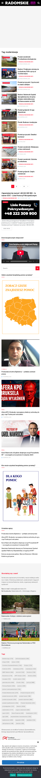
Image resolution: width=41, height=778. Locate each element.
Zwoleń (20, 723)
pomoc (21, 686)
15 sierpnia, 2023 (23, 117)
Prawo (5, 202)
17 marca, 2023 (6, 618)
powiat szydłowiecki (10, 703)
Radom (4, 69)
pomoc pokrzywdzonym (11, 689)
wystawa (31, 720)
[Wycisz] (33, 261)
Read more (6, 228)
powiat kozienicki (9, 696)
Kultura (32, 675)
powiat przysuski (9, 699)
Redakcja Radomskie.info (26, 61)
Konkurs (31, 672)
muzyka (6, 679)
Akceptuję (20, 762)
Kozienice (7, 675)
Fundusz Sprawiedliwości (12, 665)
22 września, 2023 (23, 106)
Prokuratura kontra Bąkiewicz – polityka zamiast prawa (19, 534)
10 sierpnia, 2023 (23, 127)
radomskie (7, 710)
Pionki (4, 122)
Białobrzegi (7, 658)
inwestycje (31, 669)
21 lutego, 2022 (23, 198)
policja (30, 682)
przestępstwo (8, 706)
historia (6, 669)
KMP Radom (7, 672)
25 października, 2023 (24, 78)
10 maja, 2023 (22, 166)
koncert (20, 672)
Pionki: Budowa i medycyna (27, 122)
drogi (5, 662)
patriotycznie (8, 682)
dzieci (15, 662)
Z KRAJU (4, 369)
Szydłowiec (31, 713)
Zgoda (13, 775)
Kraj (3, 409)
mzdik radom (19, 679)
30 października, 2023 (24, 64)
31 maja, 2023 (22, 154)
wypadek (20, 720)
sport (5, 713)
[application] (20, 252)
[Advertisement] (20, 27)
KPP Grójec (20, 675)
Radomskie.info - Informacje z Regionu (24, 591)
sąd (5, 716)
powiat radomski (25, 699)
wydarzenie (7, 720)
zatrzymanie (7, 723)
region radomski (23, 710)
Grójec (5, 172)
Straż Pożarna (18, 713)
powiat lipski (25, 696)
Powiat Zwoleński (8, 147)
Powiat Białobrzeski (10, 692)
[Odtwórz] (4, 261)
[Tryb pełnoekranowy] (37, 261)
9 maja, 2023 (22, 178)
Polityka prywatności (24, 775)
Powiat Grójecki (27, 692)
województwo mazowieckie (21, 716)
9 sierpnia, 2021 (6, 648)
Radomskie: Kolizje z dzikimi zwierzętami (16, 616)
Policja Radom (8, 686)
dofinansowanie (22, 658)
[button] (38, 742)
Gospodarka (6, 57)
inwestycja (18, 669)
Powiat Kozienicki (9, 612)
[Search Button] (38, 268)
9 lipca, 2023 (22, 141)
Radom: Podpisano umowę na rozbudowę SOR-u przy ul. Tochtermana (28, 71)
